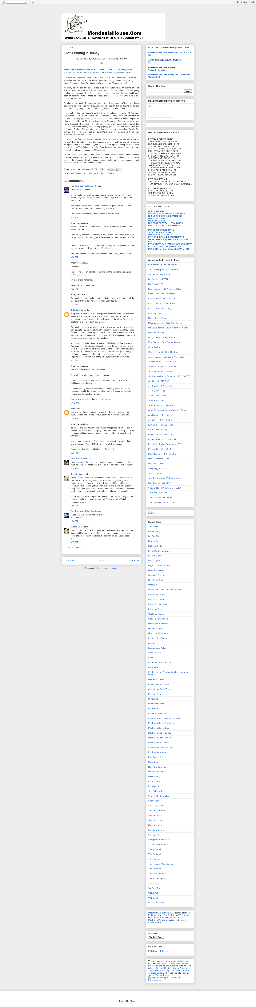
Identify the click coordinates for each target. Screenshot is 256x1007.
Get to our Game (156, 614)
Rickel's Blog (154, 776)
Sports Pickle (154, 801)
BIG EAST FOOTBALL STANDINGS (165, 223)
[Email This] (108, 169)
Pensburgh (153, 699)
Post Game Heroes (157, 757)
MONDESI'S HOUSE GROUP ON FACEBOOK (170, 52)
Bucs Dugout (154, 560)
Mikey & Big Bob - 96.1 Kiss (161, 449)
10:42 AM (75, 403)
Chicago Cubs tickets (172, 970)
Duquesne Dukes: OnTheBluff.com (164, 589)
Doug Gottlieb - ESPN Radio (161, 337)
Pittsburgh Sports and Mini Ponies (164, 718)
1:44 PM (74, 418)
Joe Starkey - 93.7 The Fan (161, 386)
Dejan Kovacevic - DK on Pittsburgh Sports (168, 328)
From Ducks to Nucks (158, 604)
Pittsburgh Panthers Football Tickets (165, 920)
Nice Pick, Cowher (156, 679)
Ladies (151, 657)
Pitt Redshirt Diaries (157, 713)
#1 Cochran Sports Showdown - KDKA (166, 265)
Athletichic (153, 526)
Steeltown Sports (156, 830)
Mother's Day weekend (114, 72)
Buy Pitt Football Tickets (175, 915)
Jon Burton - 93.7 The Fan (160, 415)
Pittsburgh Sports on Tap (159, 733)
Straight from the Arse (158, 839)
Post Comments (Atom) (107, 568)
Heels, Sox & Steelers (158, 623)
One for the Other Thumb (160, 689)
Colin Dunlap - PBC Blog (159, 308)
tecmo (73, 408)
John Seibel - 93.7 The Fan (161, 405)
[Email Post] (101, 169)
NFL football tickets (166, 963)
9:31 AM (74, 360)
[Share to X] (114, 169)
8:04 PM (74, 257)
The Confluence (155, 859)
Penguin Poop (154, 694)
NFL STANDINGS (156, 218)
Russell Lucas (77, 474)
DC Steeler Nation (156, 580)
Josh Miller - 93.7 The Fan (160, 420)
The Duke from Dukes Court (83, 186)
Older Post (133, 560)
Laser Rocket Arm (79, 458)
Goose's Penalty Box (158, 619)
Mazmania (153, 667)
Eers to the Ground (157, 594)
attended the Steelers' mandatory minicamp (82, 72)
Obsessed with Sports (158, 684)
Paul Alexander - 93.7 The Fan (162, 454)
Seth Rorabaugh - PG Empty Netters (165, 478)
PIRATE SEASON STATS (160, 234)
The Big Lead (154, 854)
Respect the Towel (156, 771)
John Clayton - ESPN (158, 395)
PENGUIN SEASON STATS (161, 230)
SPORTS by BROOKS (158, 796)
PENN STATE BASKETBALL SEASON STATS (170, 244)
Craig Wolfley (154, 313)
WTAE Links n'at (156, 903)
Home (102, 560)
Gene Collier (154, 347)
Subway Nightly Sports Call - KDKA (164, 488)
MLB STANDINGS (156, 221)
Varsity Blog (153, 883)
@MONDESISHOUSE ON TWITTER (165, 60)
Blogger (133, 1001)
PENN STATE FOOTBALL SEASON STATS (168, 249)
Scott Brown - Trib (156, 473)
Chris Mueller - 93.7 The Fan (161, 298)
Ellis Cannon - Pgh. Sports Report (164, 342)
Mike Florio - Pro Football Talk (162, 439)
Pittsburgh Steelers (105, 173)
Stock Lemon (154, 835)
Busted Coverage (156, 570)
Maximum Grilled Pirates (159, 662)
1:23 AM (74, 304)
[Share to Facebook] (117, 169)
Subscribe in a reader (158, 70)
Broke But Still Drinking (159, 551)
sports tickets (182, 961)
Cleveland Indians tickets (167, 968)
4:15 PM (74, 542)
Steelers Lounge (156, 820)
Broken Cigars (155, 556)
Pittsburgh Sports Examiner (161, 723)
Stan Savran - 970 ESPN (159, 483)
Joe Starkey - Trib (156, 391)
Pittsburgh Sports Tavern (159, 738)
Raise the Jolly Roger (158, 767)
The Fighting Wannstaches (160, 864)
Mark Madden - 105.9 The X (161, 434)
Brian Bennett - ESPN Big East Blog (164, 289)
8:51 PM (74, 289)
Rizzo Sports (154, 781)
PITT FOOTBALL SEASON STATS (164, 246)
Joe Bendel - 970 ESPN (159, 381)
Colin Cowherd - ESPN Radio (162, 303)
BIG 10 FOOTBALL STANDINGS (164, 225)
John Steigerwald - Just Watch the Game (167, 410)
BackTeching (154, 531)
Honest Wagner (155, 628)
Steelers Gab (154, 815)
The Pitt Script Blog (157, 873)
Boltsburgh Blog (155, 546)
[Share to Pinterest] (120, 169)
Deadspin (152, 585)
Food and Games (156, 599)
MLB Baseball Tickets (158, 951)
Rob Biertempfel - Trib (158, 458)
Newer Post (70, 560)
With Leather (154, 898)
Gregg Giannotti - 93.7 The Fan (163, 352)
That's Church (154, 849)
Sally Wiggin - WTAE (157, 468)
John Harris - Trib (156, 400)
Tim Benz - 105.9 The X (159, 493)
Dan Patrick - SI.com (158, 318)
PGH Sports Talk (156, 704)
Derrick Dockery (89, 173)
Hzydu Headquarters (158, 633)
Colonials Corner (156, 575)
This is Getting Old (157, 878)
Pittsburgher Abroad (157, 752)
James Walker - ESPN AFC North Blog (166, 357)
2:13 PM (74, 453)
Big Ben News (154, 536)
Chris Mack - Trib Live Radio (161, 294)
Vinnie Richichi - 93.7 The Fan (162, 502)
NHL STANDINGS (156, 211)
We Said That (154, 888)
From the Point (155, 609)
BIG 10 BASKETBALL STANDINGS (165, 216)
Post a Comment (75, 548)
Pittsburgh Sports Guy (158, 728)
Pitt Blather (153, 708)
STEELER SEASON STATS (161, 232)
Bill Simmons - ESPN (158, 279)
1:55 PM (74, 506)
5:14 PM (74, 468)
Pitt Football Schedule (167, 917)
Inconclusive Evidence (158, 638)
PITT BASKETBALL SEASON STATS (166, 237)
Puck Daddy (154, 762)
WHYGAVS (153, 893)
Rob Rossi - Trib (155, 463)
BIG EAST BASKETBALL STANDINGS (166, 213)
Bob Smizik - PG (156, 284)
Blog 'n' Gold (154, 541)
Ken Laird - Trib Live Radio (160, 425)
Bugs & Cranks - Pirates (159, 565)
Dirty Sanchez (77, 310)
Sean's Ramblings (156, 791)
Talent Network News (158, 844)
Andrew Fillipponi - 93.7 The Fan (163, 269)
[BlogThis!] (111, 169)
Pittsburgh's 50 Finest (158, 742)
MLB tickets (172, 966)
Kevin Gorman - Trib (157, 429)
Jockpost (152, 643)
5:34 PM (74, 217)
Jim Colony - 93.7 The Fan (160, 371)
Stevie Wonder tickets (158, 975)
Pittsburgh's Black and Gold (161, 747)
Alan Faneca (76, 173)
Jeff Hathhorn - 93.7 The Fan (162, 361)
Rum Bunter (154, 786)
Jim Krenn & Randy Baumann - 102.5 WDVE (169, 376)
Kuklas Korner (154, 652)
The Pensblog (154, 868)
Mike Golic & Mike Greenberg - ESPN (165, 444)
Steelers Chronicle (156, 810)
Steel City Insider (156, 805)
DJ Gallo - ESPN (156, 332)
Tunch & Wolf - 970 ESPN (160, 497)
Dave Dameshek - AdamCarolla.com (165, 323)
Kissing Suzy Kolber (157, 648)
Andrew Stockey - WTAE (159, 274)
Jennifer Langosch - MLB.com (162, 366)
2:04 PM (74, 521)
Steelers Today (155, 825)
